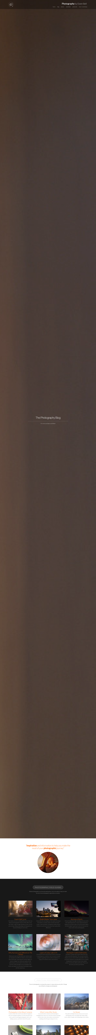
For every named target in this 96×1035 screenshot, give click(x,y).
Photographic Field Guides (48, 887)
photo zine (74, 6)
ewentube (68, 6)
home (54, 6)
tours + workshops (83, 6)
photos (62, 6)
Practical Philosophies (48, 980)
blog (58, 6)
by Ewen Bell (74, 3)
